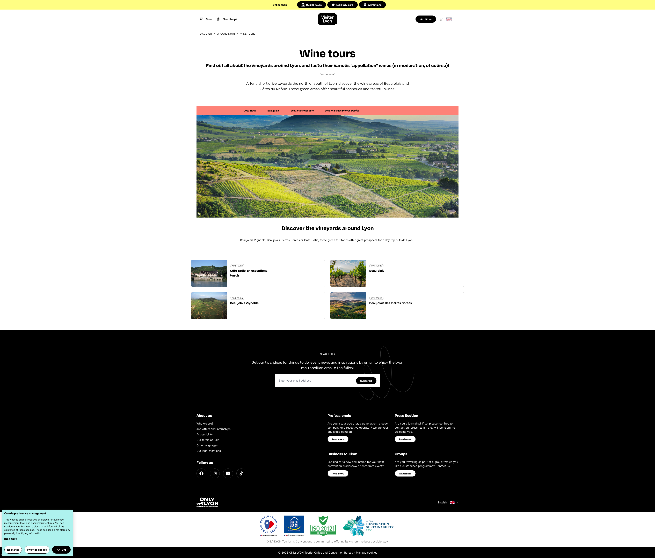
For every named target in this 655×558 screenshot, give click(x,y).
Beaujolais (273, 110)
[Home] (327, 19)
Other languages (207, 445)
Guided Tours (314, 4)
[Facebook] (201, 473)
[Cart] (441, 19)
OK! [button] (64, 549)
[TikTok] (241, 473)
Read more (338, 439)
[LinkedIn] (228, 473)
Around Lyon (226, 33)
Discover (206, 33)
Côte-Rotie (250, 110)
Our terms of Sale (207, 440)
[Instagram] (215, 473)
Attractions (375, 4)
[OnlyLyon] (207, 502)
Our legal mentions (208, 450)
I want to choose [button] (37, 549)
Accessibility (204, 434)
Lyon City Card (344, 4)
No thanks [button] (13, 549)
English (442, 502)
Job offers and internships (213, 429)
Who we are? (204, 423)
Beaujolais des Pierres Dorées (342, 110)
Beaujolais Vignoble (302, 110)
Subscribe (366, 380)
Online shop (280, 4)
